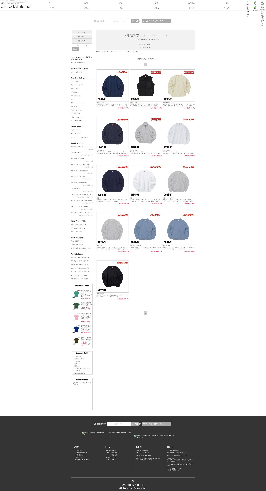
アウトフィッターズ (82, 208)
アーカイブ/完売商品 (77, 121)
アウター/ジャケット (77, 110)
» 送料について (77, 363)
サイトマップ (110, 459)
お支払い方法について (81, 452)
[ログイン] (255, 2)
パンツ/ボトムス (75, 113)
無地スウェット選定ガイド (78, 224)
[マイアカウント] (262, 2)
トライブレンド (82, 178)
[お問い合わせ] (262, 8)
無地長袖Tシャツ (75, 95)
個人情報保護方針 (111, 450)
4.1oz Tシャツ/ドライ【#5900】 (80, 275)
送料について (79, 457)
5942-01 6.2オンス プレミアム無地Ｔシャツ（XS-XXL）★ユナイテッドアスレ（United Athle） (86, 305)
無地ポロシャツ (156, 2)
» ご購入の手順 (77, 356)
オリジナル (82, 148)
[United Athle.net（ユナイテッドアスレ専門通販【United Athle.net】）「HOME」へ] (159, 436)
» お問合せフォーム (79, 370)
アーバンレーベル (82, 166)
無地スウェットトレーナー (118, 52)
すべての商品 (50, 8)
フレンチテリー (82, 196)
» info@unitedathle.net (79, 373)
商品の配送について (81, 455)
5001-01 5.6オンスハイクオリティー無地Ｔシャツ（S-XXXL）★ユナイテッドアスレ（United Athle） (86, 293)
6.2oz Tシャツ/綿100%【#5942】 (80, 268)
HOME (98, 52)
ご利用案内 (79, 450)
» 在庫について (77, 361)
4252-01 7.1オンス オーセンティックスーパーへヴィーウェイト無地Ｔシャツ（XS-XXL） (86, 339)
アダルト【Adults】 (133, 52)
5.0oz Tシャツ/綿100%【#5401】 (80, 261)
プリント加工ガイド (76, 72)
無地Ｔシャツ (121, 2)
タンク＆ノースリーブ (86, 2)
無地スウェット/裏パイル (78, 228)
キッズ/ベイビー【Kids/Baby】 (79, 137)
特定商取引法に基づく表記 (83, 459)
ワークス (82, 154)
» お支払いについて (79, 358)
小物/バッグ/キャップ (77, 117)
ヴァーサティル (82, 214)
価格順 (152, 59)
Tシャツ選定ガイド (76, 241)
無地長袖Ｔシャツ (191, 2)
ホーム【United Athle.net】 (78, 62)
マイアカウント (82, 32)
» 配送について (77, 366)
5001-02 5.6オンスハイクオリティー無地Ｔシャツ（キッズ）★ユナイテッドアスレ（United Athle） (86, 317)
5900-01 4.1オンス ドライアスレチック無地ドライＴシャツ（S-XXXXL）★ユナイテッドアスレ (86, 328)
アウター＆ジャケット (156, 8)
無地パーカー (121, 8)
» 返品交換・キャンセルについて (82, 368)
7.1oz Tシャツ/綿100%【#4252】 (80, 272)
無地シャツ (226, 2)
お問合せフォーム (111, 457)
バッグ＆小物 (226, 8)
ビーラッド (82, 184)
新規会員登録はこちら (112, 452)
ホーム (51, 2)
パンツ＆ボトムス (191, 8)
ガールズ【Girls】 (76, 133)
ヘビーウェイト (82, 172)
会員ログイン (81, 36)
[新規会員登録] (247, 2)
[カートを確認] (247, 8)
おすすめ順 (146, 59)
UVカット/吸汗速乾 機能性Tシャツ (80, 248)
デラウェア (82, 160)
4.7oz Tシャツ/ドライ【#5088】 (80, 279)
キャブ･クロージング (82, 202)
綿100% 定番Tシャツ (77, 244)
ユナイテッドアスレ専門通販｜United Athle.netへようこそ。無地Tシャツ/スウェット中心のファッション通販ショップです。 (16, 1)
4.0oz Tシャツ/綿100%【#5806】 (80, 257)
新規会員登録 (81, 41)
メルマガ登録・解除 (112, 455)
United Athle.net (133, 484)
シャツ (73, 99)
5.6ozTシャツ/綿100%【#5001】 (80, 264)
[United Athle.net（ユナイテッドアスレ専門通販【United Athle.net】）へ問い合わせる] (107, 433)
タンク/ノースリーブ (77, 85)
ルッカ (82, 190)
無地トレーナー (86, 8)
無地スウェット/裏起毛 (77, 231)
